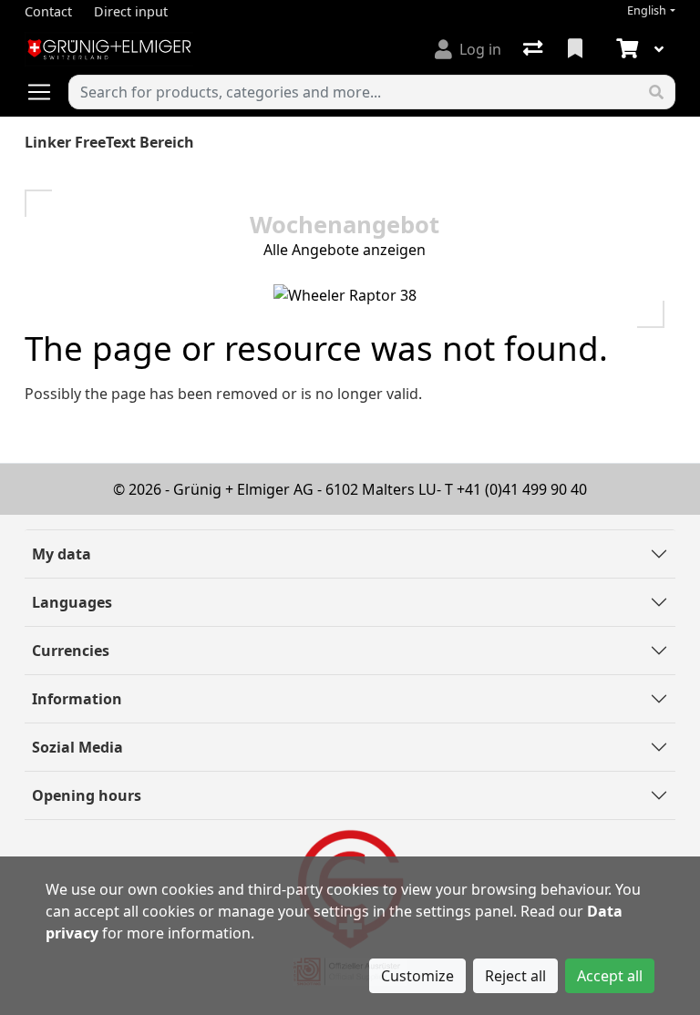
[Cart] (625, 49)
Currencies (70, 651)
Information (77, 699)
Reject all (515, 976)
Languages (72, 602)
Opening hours (86, 795)
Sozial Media (77, 747)
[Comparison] (534, 49)
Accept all (610, 976)
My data (61, 554)
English (646, 10)
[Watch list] (577, 49)
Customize (417, 976)
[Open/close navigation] (46, 92)
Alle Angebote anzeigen (344, 250)
